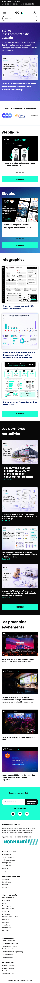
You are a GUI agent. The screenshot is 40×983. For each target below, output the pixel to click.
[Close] (38, 478)
